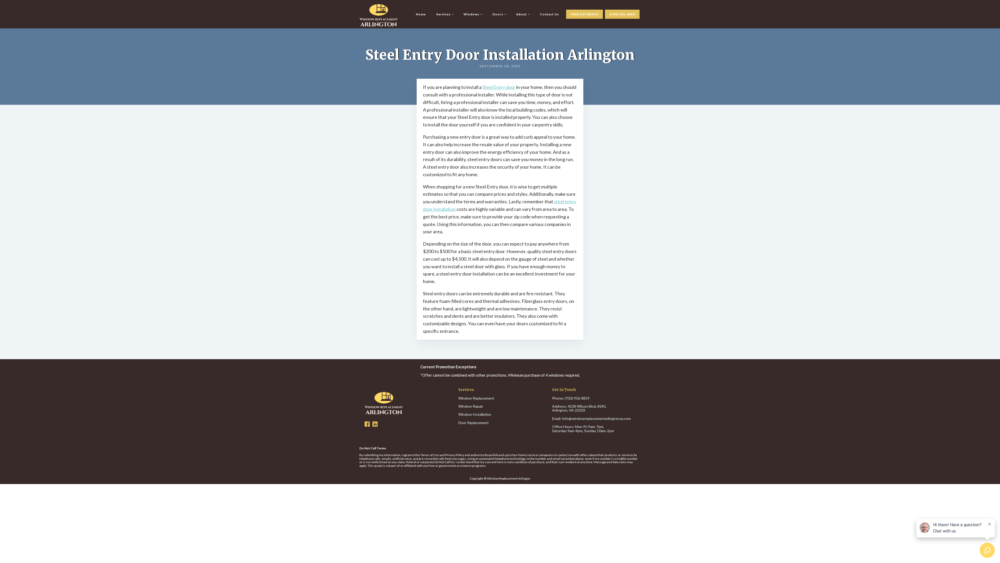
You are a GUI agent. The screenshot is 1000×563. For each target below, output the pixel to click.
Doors (497, 14)
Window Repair (470, 406)
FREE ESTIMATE (584, 14)
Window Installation (474, 414)
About (521, 14)
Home (421, 14)
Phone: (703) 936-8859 (571, 398)
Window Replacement (476, 398)
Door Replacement (473, 423)
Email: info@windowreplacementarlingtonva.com (591, 418)
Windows (471, 14)
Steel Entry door (498, 87)
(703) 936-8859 (622, 14)
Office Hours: (583, 429)
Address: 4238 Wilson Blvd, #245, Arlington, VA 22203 (579, 408)
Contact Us (549, 14)
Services (443, 14)
